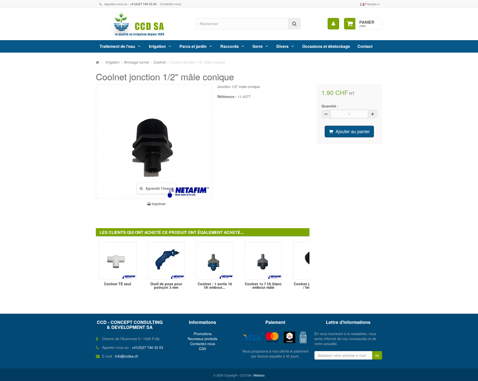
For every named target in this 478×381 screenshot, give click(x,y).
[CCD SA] (142, 24)
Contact (365, 46)
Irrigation (157, 46)
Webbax (259, 375)
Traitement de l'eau (117, 46)
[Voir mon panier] (350, 23)
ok (377, 355)
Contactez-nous (170, 4)
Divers (282, 46)
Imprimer (158, 204)
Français (370, 4)
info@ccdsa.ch (126, 356)
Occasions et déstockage (326, 46)
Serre (257, 46)
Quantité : (329, 105)
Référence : (227, 96)
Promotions (203, 333)
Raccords (229, 46)
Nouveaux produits (202, 338)
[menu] (333, 23)
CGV (202, 348)
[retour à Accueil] (97, 62)
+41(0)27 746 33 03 (147, 347)
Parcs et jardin (193, 46)
